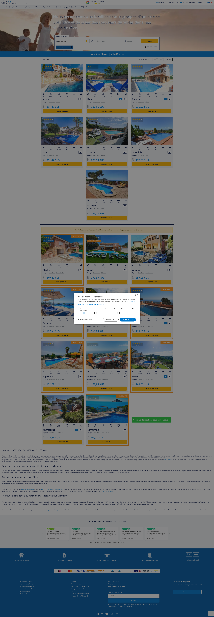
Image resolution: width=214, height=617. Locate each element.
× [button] (137, 294)
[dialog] (107, 308)
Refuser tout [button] (110, 319)
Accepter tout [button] (128, 319)
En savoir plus (131, 301)
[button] (107, 304)
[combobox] (135, 295)
